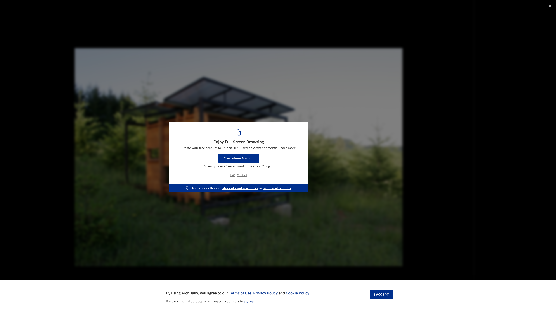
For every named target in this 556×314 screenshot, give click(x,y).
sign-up (249, 301)
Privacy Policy (265, 293)
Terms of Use (240, 293)
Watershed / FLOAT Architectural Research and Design (63, 8)
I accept (381, 294)
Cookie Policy (297, 293)
